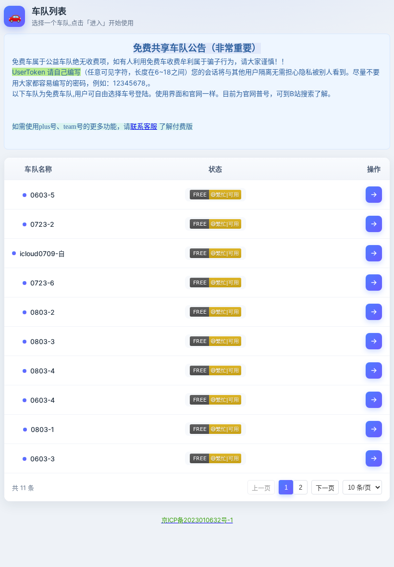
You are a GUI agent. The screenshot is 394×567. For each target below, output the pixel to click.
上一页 (261, 488)
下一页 (325, 488)
